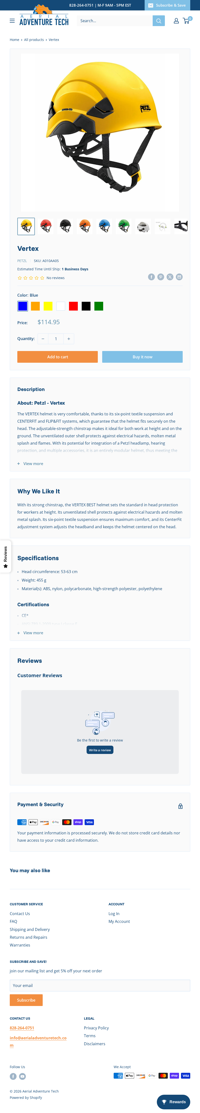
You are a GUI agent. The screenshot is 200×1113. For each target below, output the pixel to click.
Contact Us (20, 913)
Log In (114, 913)
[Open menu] (12, 21)
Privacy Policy (96, 1028)
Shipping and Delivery (30, 929)
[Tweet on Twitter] (170, 276)
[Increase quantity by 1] (69, 339)
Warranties (20, 945)
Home (14, 39)
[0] (186, 21)
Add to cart (57, 357)
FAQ (13, 921)
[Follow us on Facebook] (13, 1076)
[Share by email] (179, 276)
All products (34, 39)
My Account (119, 921)
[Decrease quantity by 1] (43, 339)
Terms (90, 1035)
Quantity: (26, 338)
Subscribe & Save (171, 5)
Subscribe (26, 1000)
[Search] (159, 20)
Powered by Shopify (26, 1097)
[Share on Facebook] (151, 276)
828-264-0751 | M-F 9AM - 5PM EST (100, 5)
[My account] (176, 20)
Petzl (22, 260)
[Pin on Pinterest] (160, 276)
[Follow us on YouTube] (22, 1076)
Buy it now (142, 357)
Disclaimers (94, 1043)
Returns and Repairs (28, 937)
